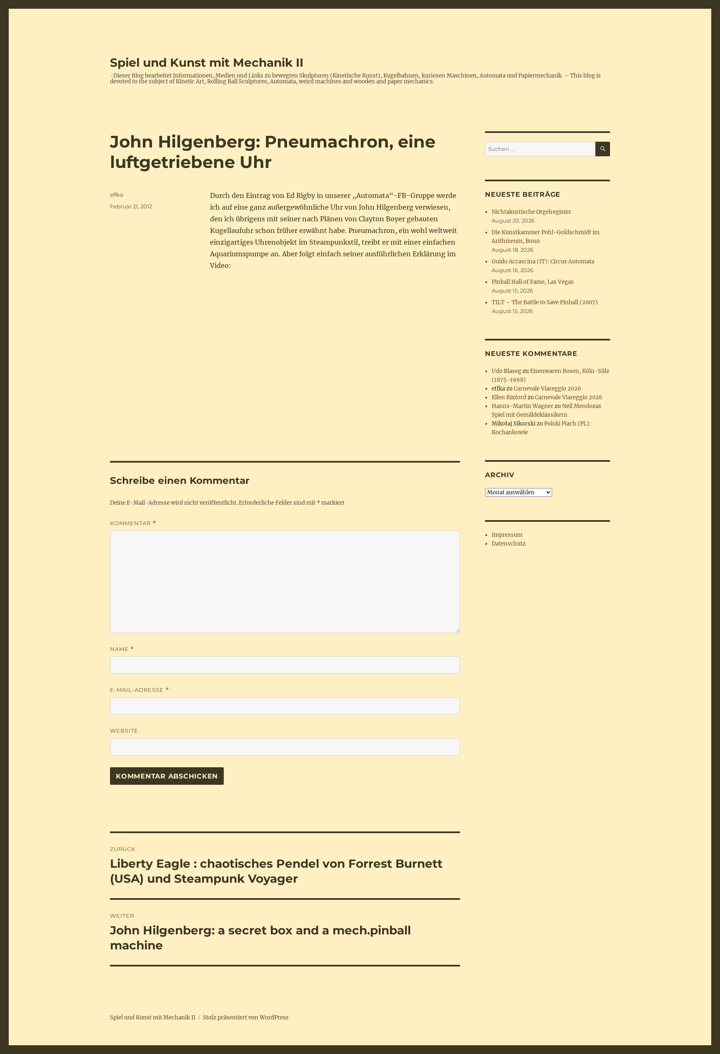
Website (124, 730)
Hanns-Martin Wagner (522, 406)
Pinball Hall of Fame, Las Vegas (533, 281)
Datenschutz (508, 543)
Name (122, 649)
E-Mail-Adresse (139, 689)
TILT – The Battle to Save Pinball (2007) (545, 302)
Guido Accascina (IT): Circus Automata (543, 261)
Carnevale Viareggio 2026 (547, 388)
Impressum (507, 534)
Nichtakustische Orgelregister (531, 211)
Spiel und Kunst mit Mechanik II (206, 62)
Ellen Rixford (509, 397)
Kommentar (133, 523)
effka (116, 194)
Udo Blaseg (506, 371)
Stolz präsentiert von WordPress (246, 1017)
